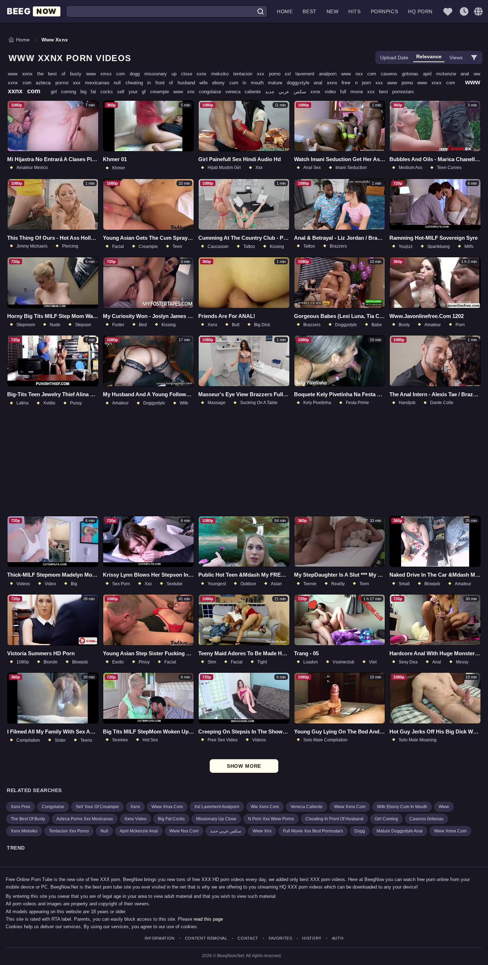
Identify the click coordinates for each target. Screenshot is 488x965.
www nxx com (361, 73)
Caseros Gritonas (426, 818)
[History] (464, 11)
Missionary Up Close (216, 818)
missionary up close (170, 73)
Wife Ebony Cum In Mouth (402, 806)
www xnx (186, 91)
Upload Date (394, 57)
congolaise (212, 91)
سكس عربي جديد (287, 91)
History (312, 938)
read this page (208, 919)
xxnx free (341, 82)
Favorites (280, 938)
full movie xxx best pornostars (377, 91)
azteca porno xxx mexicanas (75, 82)
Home (285, 11)
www (15, 73)
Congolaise (53, 806)
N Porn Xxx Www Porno (271, 818)
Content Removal (206, 938)
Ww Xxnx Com (265, 806)
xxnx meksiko (214, 73)
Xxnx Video (135, 818)
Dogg (359, 831)
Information (160, 938)
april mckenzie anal (448, 73)
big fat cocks (98, 91)
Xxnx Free (20, 806)
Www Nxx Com (184, 831)
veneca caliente (245, 91)
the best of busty (61, 73)
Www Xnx (262, 831)
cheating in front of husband (162, 82)
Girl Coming (386, 818)
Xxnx (135, 806)
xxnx (29, 73)
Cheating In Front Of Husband (334, 818)
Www (444, 806)
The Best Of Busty (28, 818)
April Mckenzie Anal (139, 831)
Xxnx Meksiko (24, 831)
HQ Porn (420, 11)
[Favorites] (447, 11)
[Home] (33, 11)
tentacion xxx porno (259, 73)
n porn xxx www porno (386, 82)
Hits (354, 11)
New (333, 11)
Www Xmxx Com (450, 831)
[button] (478, 11)
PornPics (384, 11)
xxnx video (325, 91)
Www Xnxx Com (167, 806)
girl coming (65, 91)
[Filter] (474, 57)
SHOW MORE (244, 766)
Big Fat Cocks (171, 818)
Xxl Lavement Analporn (216, 806)
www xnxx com (438, 82)
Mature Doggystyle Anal (400, 831)
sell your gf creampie (145, 91)
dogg (137, 73)
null (119, 82)
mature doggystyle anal (297, 82)
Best (309, 11)
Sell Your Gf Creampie (97, 806)
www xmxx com (108, 73)
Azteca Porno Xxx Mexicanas (84, 818)
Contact (248, 938)
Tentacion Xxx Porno (69, 831)
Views (456, 57)
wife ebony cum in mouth (233, 82)
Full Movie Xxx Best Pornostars (313, 831)
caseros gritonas (402, 73)
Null (104, 831)
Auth (337, 938)
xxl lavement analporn (313, 73)
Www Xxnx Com (349, 806)
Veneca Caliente (306, 806)
